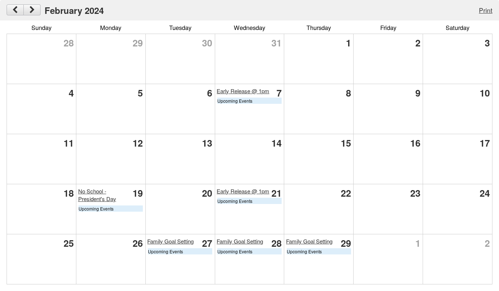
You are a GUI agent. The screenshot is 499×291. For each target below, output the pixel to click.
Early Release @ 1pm (243, 91)
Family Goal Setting (170, 241)
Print (485, 10)
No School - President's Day (97, 195)
